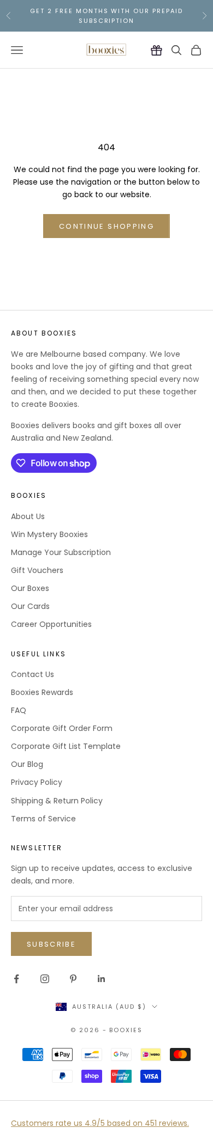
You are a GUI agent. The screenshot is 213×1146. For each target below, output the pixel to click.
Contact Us (32, 674)
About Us (28, 516)
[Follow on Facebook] (16, 978)
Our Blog (27, 764)
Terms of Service (43, 818)
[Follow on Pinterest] (73, 978)
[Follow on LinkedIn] (101, 978)
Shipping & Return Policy (57, 800)
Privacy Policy (36, 782)
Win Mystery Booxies (49, 534)
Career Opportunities (51, 624)
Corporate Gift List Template (66, 746)
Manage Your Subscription (61, 552)
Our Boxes (30, 588)
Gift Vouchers (37, 570)
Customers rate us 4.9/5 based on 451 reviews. (100, 1123)
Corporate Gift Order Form (62, 728)
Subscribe (51, 944)
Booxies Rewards (42, 692)
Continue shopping (106, 226)
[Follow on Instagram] (44, 978)
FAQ (18, 710)
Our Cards (30, 606)
